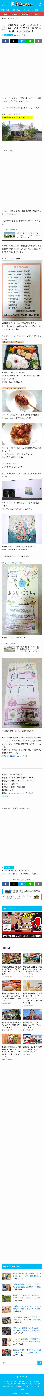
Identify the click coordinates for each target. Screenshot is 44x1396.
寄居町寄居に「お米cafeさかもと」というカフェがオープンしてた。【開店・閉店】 (28, 235)
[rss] (26, 1377)
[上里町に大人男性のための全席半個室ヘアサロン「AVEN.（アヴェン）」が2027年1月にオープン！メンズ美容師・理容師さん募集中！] (6, 1298)
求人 (18, 1384)
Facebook (29, 793)
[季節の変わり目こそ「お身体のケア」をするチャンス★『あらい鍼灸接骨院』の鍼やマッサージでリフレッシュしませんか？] (6, 1276)
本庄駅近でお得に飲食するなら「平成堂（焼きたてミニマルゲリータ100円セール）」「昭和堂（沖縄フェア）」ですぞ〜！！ (27, 1351)
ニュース (26, 1386)
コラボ (30, 1384)
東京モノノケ (24, 502)
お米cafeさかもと (10, 871)
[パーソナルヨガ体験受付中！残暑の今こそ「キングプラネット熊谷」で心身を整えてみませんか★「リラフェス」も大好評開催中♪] (6, 1342)
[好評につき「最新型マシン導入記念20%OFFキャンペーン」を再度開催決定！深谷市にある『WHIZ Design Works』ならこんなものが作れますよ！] (6, 1331)
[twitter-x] (20, 1377)
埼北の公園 (6, 1386)
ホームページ (19, 793)
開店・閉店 (13, 1381)
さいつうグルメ (24, 871)
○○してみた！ (8, 1384)
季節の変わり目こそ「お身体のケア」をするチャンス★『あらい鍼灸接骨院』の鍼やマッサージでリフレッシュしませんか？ (27, 1274)
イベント (30, 1381)
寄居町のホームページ (15, 756)
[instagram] (23, 1377)
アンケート (19, 1386)
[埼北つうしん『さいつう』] (22, 4)
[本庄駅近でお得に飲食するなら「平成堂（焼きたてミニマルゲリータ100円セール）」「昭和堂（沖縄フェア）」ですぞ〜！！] (6, 1352)
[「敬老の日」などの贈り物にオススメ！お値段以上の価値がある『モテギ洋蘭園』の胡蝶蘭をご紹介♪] (6, 1309)
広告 (14, 1384)
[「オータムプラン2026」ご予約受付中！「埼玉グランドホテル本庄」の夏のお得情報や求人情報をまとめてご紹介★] (6, 1320)
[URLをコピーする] (38, 41)
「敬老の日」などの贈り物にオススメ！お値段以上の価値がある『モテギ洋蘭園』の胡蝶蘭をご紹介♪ (27, 1307)
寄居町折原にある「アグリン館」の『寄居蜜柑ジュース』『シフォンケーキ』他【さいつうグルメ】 (28, 649)
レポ (32, 1386)
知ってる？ (36, 1384)
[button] (5, 41)
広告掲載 (24, 1384)
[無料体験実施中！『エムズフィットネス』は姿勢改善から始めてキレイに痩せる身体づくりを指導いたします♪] (6, 1287)
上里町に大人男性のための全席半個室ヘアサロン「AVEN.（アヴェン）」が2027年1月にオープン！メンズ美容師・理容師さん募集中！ (27, 1296)
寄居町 (34, 874)
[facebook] (17, 1377)
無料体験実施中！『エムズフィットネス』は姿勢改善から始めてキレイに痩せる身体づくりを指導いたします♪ (27, 1285)
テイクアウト (25, 874)
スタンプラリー (12, 562)
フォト (13, 1386)
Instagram (6, 796)
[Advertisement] (22, 67)
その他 (22, 1389)
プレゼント (38, 1386)
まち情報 (36, 1381)
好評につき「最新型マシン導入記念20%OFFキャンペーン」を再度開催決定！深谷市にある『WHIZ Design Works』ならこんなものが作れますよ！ (27, 1329)
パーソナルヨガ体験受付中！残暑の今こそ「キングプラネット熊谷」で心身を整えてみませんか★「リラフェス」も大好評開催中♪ (27, 1340)
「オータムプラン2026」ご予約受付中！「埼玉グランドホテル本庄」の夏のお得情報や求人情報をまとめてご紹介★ (27, 1318)
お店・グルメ (9, 35)
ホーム (7, 1381)
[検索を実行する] (39, 1363)
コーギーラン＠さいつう (12, 107)
